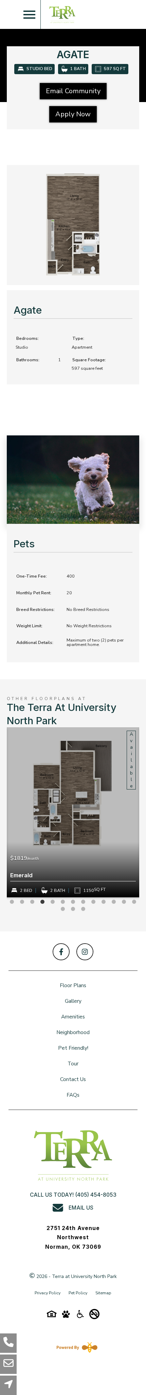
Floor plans (73, 985)
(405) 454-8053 (95, 1195)
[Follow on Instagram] (85, 952)
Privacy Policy (47, 1293)
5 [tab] (52, 902)
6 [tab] (62, 902)
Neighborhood (73, 1032)
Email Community (73, 91)
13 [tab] (134, 902)
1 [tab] (11, 902)
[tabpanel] (73, 812)
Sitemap (103, 1293)
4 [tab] (42, 902)
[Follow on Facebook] (61, 952)
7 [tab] (73, 902)
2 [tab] (22, 902)
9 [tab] (93, 902)
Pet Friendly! (73, 1047)
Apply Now (73, 114)
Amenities (73, 1016)
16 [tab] (83, 909)
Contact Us (73, 1079)
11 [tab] (113, 902)
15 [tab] (73, 909)
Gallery (73, 1000)
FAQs (73, 1094)
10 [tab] (103, 902)
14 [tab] (62, 909)
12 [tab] (124, 902)
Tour (73, 1063)
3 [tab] (32, 902)
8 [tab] (83, 902)
